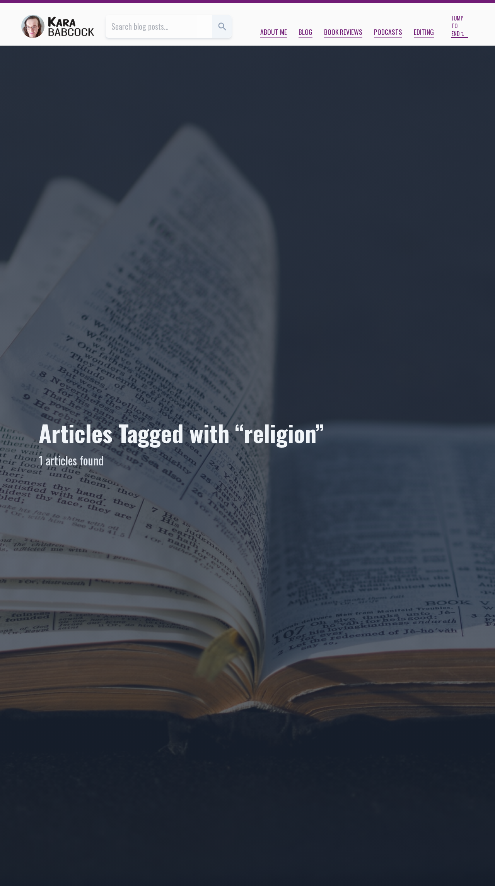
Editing (424, 32)
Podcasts (388, 32)
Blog (305, 32)
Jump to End (457, 25)
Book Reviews (343, 32)
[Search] (222, 26)
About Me (273, 32)
